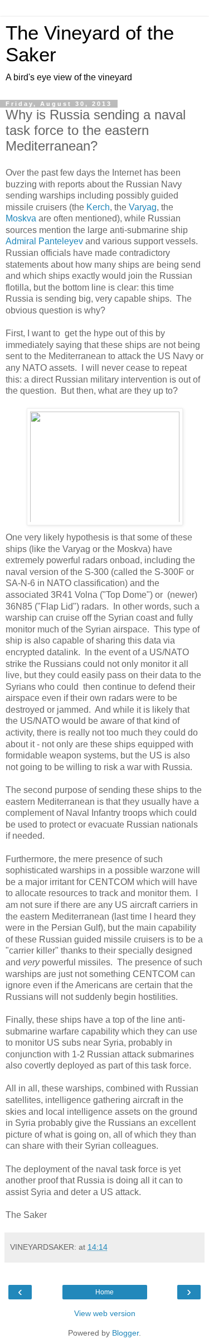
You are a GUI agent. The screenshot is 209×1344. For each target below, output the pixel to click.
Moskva (21, 218)
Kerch (98, 207)
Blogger (125, 1332)
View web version (104, 1313)
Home (104, 1292)
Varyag (143, 207)
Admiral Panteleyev (44, 241)
